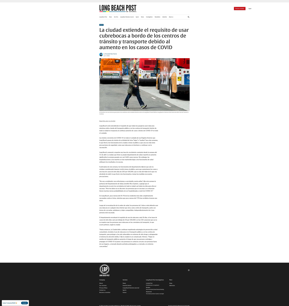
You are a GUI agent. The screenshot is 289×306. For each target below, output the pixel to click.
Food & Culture (127, 285)
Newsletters (157, 17)
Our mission (102, 285)
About (101, 283)
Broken (155, 288)
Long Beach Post (103, 17)
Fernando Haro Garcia (111, 54)
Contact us (102, 290)
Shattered (155, 292)
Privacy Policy (103, 288)
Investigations (149, 17)
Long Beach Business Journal (127, 17)
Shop (170, 283)
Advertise (164, 17)
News (110, 17)
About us (171, 17)
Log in (250, 8)
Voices (142, 17)
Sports (137, 17)
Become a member (239, 8)
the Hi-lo (116, 17)
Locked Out (152, 284)
